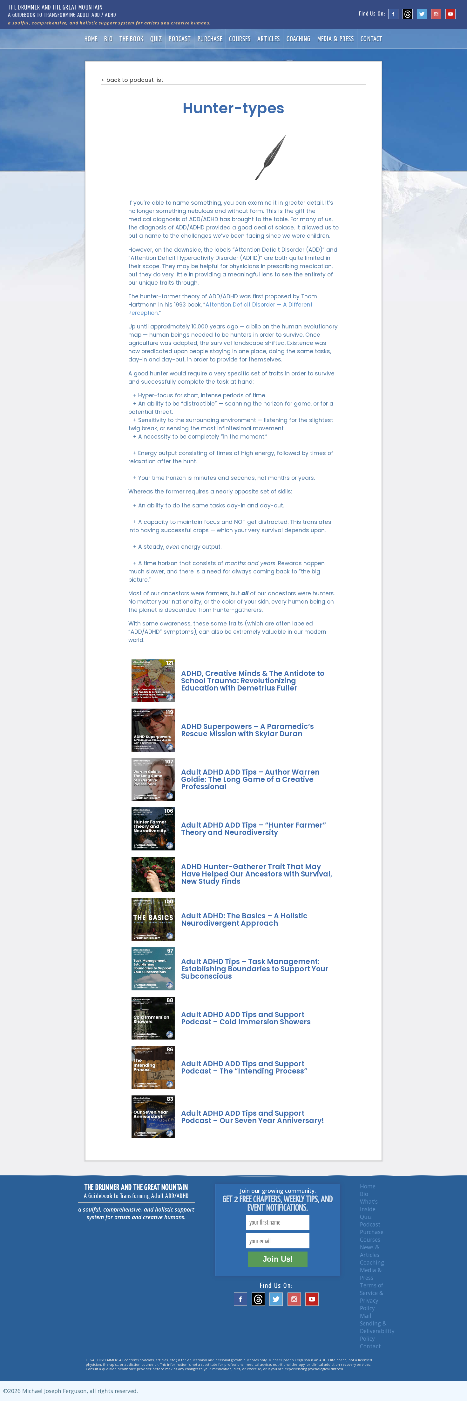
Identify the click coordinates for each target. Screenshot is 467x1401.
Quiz (156, 38)
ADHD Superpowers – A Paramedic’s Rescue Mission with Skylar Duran (247, 730)
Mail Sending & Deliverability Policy (377, 1327)
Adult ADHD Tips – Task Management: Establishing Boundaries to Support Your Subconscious (254, 969)
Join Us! (278, 1259)
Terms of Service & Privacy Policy (371, 1296)
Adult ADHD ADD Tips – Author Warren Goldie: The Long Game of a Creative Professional (250, 779)
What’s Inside (369, 1205)
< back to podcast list (132, 80)
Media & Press (335, 38)
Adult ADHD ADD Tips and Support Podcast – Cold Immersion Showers (246, 1018)
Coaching (298, 38)
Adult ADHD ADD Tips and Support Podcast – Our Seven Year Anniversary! (252, 1117)
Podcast (180, 38)
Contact (371, 38)
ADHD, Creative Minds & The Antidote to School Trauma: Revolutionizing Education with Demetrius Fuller (252, 681)
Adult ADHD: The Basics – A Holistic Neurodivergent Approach (244, 919)
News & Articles (369, 1251)
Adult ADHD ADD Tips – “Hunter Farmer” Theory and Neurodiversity (253, 828)
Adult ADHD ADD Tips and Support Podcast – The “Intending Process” (244, 1067)
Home (91, 38)
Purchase (210, 38)
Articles (268, 38)
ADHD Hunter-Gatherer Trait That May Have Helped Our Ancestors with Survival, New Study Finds (256, 874)
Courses (240, 38)
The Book (131, 38)
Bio (108, 38)
